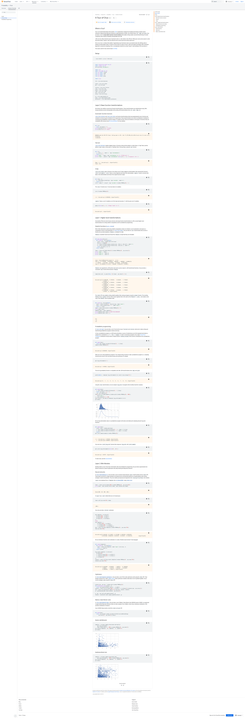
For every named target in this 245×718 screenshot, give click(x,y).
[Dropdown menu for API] (29, 1)
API (27, 1)
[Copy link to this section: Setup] (100, 53)
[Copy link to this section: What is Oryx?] (106, 28)
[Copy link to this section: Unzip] (99, 169)
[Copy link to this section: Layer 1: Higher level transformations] (122, 218)
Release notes (135, 703)
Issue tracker (134, 701)
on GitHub (115, 48)
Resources (34, 1)
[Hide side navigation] (15, 715)
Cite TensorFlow (135, 710)
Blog (19, 701)
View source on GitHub (116, 22)
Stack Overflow (135, 705)
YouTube (20, 710)
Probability (5, 5)
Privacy (24, 715)
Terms (20, 715)
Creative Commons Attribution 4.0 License (127, 690)
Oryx (11, 5)
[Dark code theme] (147, 57)
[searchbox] (9, 12)
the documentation (113, 121)
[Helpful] (147, 15)
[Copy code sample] (149, 57)
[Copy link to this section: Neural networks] (106, 472)
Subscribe (229, 715)
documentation (108, 458)
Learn (21, 1)
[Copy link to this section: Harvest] (101, 143)
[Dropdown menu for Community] (47, 1)
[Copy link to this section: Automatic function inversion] (113, 114)
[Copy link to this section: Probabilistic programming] (112, 326)
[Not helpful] (149, 15)
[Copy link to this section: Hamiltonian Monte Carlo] (108, 652)
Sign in (242, 1)
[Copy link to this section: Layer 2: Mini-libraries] (111, 463)
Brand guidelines (135, 707)
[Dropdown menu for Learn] (23, 1)
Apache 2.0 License (96, 691)
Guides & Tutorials (12, 8)
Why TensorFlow (53, 1)
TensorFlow (97, 14)
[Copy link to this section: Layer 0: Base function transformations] (123, 105)
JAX (116, 31)
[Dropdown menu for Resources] (38, 1)
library (112, 578)
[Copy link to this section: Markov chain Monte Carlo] (112, 600)
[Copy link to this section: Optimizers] (103, 574)
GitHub (237, 1)
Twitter (20, 707)
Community (43, 1)
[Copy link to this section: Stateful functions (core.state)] (115, 226)
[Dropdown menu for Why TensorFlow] (58, 1)
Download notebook (130, 22)
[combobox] (217, 1)
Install (16, 1)
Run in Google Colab (102, 22)
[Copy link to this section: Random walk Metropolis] (108, 620)
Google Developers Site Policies (113, 691)
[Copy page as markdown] (114, 18)
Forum (20, 703)
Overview (4, 8)
